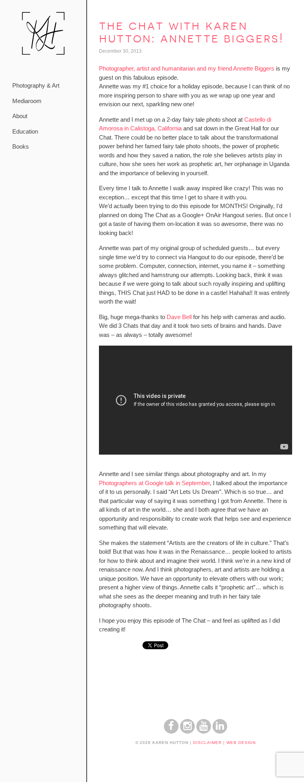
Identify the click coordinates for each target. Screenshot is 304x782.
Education (25, 131)
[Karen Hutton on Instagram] (187, 731)
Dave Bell (179, 317)
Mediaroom (27, 101)
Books (20, 146)
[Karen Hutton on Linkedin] (220, 731)
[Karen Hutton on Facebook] (171, 731)
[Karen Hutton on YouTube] (203, 731)
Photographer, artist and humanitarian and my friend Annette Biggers (186, 68)
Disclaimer (207, 742)
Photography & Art (35, 85)
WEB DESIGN (241, 742)
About (19, 116)
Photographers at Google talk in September (154, 483)
